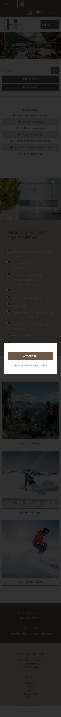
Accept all (30, 356)
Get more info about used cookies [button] (30, 365)
